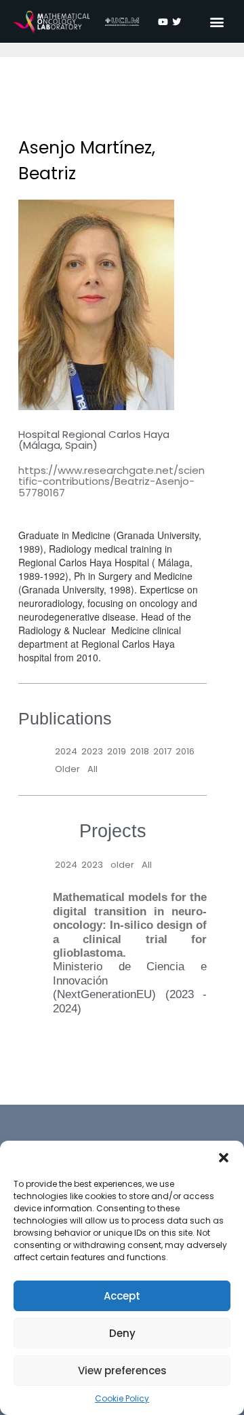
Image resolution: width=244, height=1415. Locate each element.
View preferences (122, 1370)
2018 (139, 751)
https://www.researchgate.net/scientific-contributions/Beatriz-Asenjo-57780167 (111, 481)
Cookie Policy (122, 1398)
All (92, 768)
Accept (122, 1296)
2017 (162, 751)
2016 (185, 751)
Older (67, 768)
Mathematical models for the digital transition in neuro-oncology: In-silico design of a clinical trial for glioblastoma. (130, 925)
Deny (122, 1333)
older (122, 864)
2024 (66, 751)
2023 (92, 751)
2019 (116, 751)
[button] (223, 1157)
